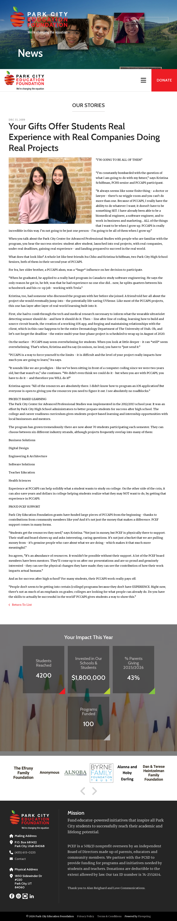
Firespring (144, 916)
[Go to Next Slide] (94, 791)
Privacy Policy (85, 916)
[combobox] (146, 20)
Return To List (21, 604)
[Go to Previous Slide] (83, 791)
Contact (20, 859)
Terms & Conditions (109, 916)
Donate (164, 80)
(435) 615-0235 (25, 852)
